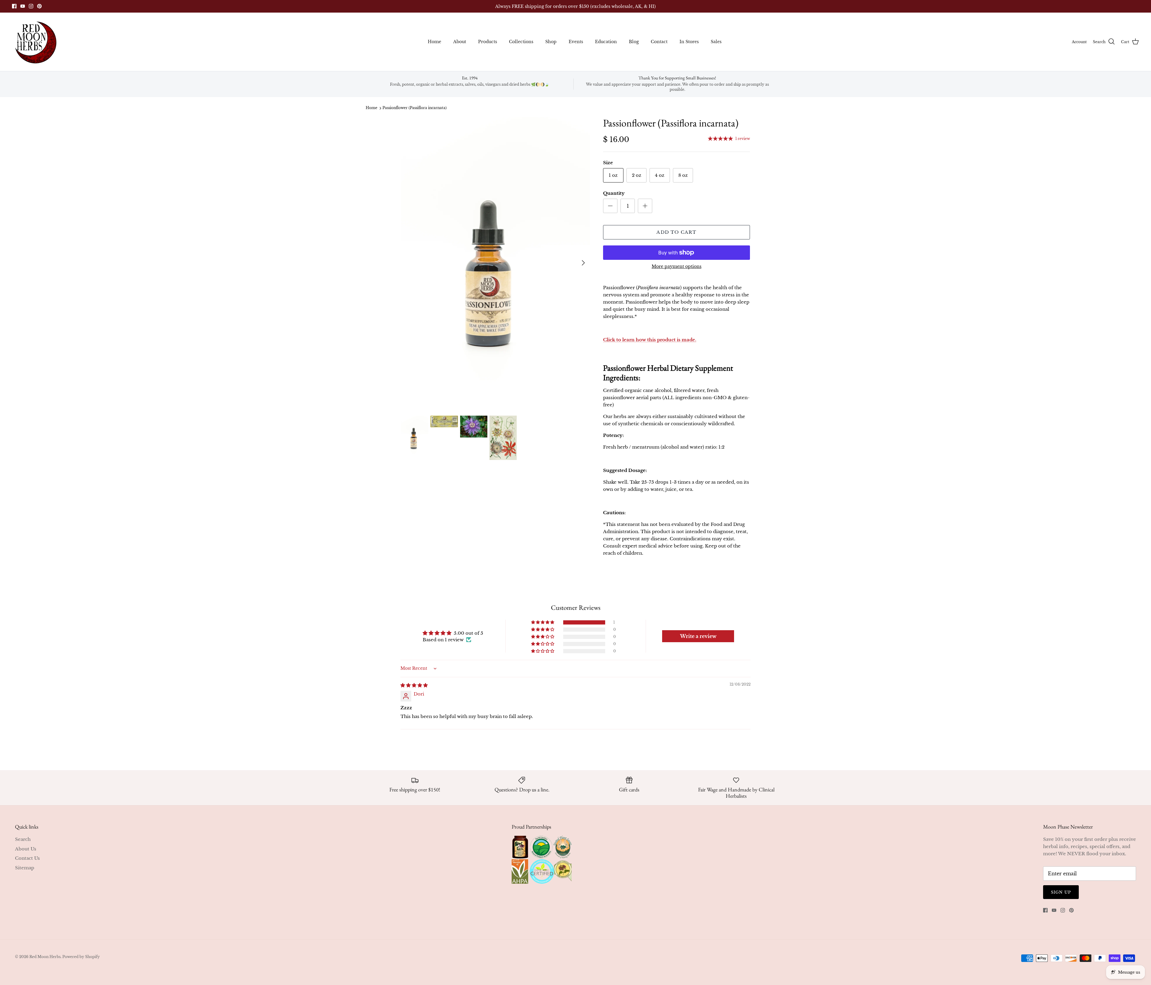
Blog (634, 41)
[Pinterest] (39, 6)
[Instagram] (31, 6)
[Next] (583, 262)
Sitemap (24, 868)
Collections (521, 41)
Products (487, 41)
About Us (25, 849)
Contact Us (27, 858)
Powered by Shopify (81, 956)
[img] (414, 685)
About (459, 41)
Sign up (1061, 892)
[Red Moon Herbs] (35, 42)
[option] (495, 263)
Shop (551, 41)
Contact (659, 41)
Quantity (614, 193)
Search (23, 839)
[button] (543, 622)
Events (576, 41)
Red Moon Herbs (45, 956)
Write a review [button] (698, 636)
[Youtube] (22, 6)
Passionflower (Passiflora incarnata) (414, 108)
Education (606, 41)
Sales (716, 41)
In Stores (689, 41)
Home (434, 41)
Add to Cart (676, 232)
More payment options (676, 266)
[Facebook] (14, 6)
